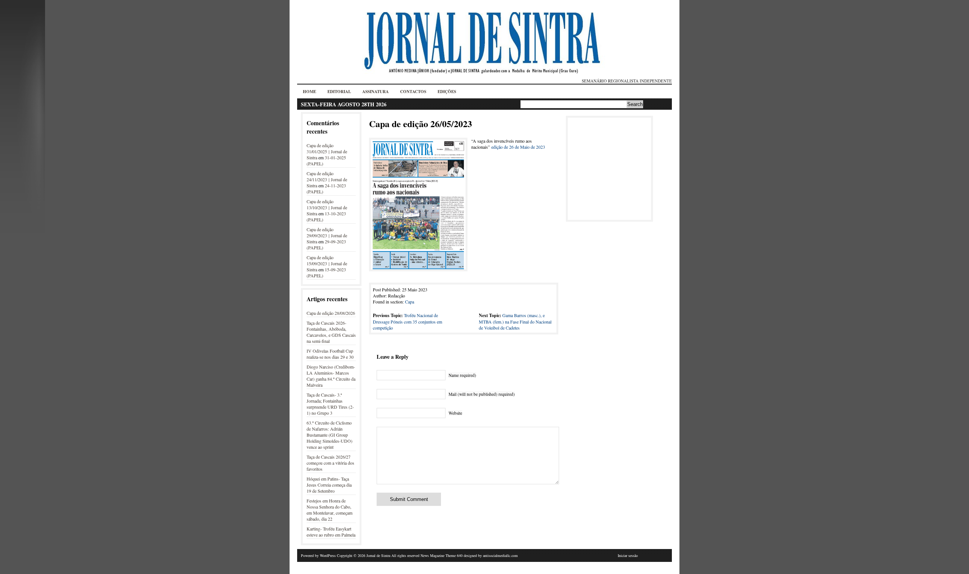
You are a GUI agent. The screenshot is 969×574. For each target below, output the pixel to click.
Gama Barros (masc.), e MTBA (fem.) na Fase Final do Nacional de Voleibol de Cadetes (515, 321)
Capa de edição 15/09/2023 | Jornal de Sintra (327, 263)
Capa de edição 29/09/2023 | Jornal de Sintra (327, 235)
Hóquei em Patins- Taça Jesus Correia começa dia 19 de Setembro (329, 485)
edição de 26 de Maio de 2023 (518, 147)
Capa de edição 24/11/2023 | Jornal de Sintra (327, 179)
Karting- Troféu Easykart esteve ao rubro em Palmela (331, 532)
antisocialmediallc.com (500, 555)
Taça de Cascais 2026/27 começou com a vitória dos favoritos (330, 463)
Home (309, 92)
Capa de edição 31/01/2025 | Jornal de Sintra (327, 151)
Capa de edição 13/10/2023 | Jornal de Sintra (327, 207)
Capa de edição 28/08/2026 (331, 313)
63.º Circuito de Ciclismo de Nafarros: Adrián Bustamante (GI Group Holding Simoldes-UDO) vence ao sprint (329, 435)
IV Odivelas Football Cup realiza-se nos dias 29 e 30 (330, 354)
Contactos (413, 92)
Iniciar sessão (628, 555)
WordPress (328, 555)
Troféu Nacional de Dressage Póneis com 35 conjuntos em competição (407, 321)
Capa (409, 302)
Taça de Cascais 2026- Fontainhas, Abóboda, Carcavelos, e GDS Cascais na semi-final (331, 332)
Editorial (339, 92)
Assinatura (375, 92)
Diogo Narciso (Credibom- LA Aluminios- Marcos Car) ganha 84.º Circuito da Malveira (331, 376)
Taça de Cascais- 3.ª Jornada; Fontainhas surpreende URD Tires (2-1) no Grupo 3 (330, 404)
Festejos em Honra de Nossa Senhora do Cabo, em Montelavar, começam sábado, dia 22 (329, 510)
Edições (447, 92)
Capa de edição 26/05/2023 (420, 123)
